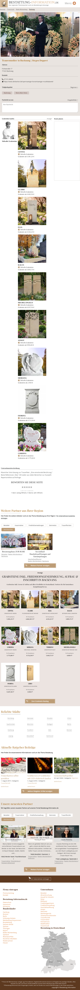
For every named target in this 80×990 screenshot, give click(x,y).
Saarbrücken (11, 724)
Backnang (32, 9)
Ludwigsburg (59, 863)
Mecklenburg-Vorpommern (12, 920)
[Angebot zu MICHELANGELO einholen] (69, 635)
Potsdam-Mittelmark (8, 863)
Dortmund (49, 736)
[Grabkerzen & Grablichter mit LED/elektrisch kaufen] (40, 765)
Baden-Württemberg (21, 9)
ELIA (20, 227)
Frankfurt (30, 730)
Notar (42, 899)
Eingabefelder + (73, 100)
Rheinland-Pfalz (8, 937)
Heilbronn (31, 858)
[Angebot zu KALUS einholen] (69, 599)
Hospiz (43, 909)
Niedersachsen (8, 941)
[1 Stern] (23, 487)
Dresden (50, 718)
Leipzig (10, 736)
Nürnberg (11, 718)
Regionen (74, 87)
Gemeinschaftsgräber (63, 775)
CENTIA (21, 152)
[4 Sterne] (29, 487)
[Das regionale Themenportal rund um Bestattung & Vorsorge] (4, 4)
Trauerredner (19, 815)
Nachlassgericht (46, 913)
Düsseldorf (30, 736)
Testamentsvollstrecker (48, 915)
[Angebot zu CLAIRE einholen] (30, 599)
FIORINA (22, 416)
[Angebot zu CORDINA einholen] (10, 635)
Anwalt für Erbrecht (47, 897)
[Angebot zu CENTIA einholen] (10, 599)
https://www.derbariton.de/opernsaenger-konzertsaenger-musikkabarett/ (28, 81)
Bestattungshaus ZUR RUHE (13, 552)
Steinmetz (52, 815)
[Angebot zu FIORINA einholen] (10, 672)
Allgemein (75, 778)
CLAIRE (21, 190)
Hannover (30, 718)
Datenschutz (7, 902)
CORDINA (22, 453)
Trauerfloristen (66, 525)
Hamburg (11, 730)
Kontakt (5, 895)
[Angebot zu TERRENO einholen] (49, 635)
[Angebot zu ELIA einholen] (49, 599)
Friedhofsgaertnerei (47, 903)
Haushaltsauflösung (34, 559)
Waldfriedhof (45, 924)
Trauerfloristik (5, 783)
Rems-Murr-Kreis (21, 93)
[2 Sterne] (25, 487)
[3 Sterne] (27, 487)
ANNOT (21, 340)
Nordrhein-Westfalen (10, 939)
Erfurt (69, 718)
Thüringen (6, 928)
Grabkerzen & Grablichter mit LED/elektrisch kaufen (39, 777)
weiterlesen (5, 786)
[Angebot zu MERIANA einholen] (30, 635)
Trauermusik (10, 9)
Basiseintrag (39, 537)
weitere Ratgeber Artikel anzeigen (40, 791)
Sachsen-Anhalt (8, 924)
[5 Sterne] (31, 487)
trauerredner (19, 525)
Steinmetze (52, 525)
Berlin (69, 724)
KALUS (21, 265)
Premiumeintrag (14, 537)
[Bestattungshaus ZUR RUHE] (13, 542)
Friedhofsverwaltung (36, 815)
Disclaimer (6, 906)
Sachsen (5, 926)
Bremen (69, 730)
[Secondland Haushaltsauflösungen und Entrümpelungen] (40, 542)
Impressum (7, 904)
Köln (49, 730)
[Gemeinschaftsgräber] (66, 765)
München (30, 724)
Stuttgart (50, 724)
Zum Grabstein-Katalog (40, 701)
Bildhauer (44, 901)
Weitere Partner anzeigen (40, 869)
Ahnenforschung (46, 895)
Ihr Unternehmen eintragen (40, 879)
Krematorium (45, 922)
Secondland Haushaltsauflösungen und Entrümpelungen (40, 554)
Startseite (2, 9)
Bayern (5, 930)
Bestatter (7, 525)
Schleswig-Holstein (9, 918)
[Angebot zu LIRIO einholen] (30, 672)
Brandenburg (15, 861)
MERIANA (22, 378)
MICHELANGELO (25, 303)
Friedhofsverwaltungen (36, 525)
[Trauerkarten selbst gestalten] (13, 765)
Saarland (6, 935)
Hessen (5, 943)
